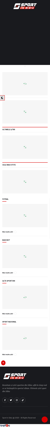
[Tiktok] (22, 400)
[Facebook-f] (4, 400)
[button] (47, 6)
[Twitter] (10, 400)
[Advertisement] (25, 39)
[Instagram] (16, 400)
